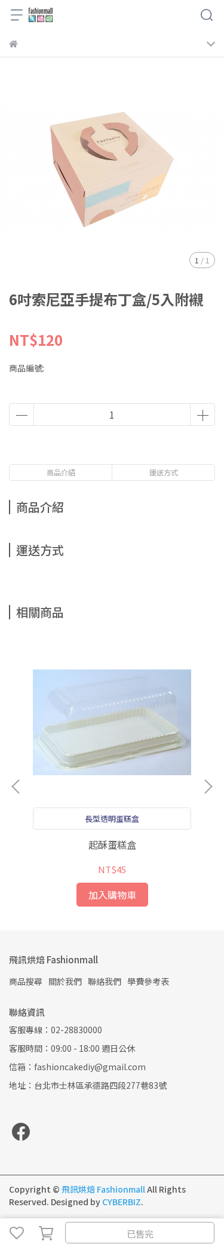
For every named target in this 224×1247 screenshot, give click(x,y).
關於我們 (65, 981)
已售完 (140, 1233)
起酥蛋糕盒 (112, 844)
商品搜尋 (25, 981)
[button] (208, 786)
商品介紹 (61, 472)
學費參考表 (148, 981)
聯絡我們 (104, 981)
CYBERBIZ (121, 1202)
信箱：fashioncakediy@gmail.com (77, 1067)
